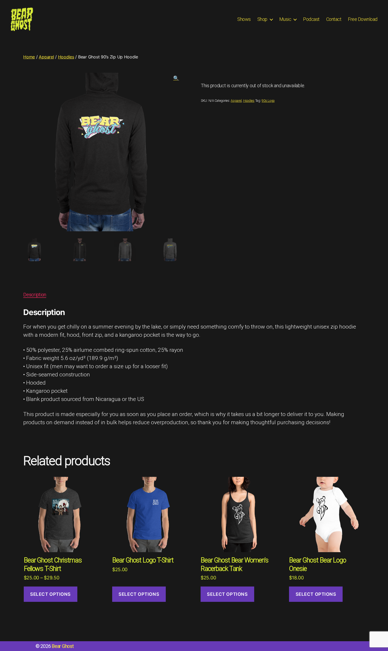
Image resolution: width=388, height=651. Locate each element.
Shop (262, 19)
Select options (50, 594)
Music (285, 19)
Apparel (46, 56)
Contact (334, 19)
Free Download (362, 19)
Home (29, 56)
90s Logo (268, 101)
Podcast (311, 19)
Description (34, 294)
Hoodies (66, 56)
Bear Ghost (63, 646)
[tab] (34, 294)
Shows (244, 19)
